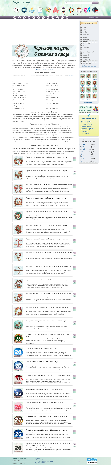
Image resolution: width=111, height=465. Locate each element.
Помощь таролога (93, 17)
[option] (16, 11)
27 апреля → (51, 69)
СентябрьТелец (88, 79)
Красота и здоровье (86, 123)
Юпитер (83, 153)
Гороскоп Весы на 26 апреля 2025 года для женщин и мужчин (47, 239)
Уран (82, 156)
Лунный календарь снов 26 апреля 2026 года (41, 348)
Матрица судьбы (63, 14)
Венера (83, 149)
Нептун (83, 158)
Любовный (85, 41)
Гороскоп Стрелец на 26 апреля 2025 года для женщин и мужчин (48, 266)
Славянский (86, 47)
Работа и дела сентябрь (87, 128)
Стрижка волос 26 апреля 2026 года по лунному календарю (46, 416)
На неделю (85, 31)
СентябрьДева (94, 86)
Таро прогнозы (87, 57)
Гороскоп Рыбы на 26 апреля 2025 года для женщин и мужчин (47, 307)
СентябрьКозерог (82, 99)
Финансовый (86, 43)
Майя (84, 45)
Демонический (87, 63)
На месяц (85, 33)
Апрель (44, 69)
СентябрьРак (82, 86)
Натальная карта (71, 14)
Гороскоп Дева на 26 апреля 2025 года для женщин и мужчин (47, 225)
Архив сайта (39, 463)
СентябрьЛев (88, 86)
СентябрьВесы (82, 92)
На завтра (85, 29)
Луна (82, 146)
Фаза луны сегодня (86, 121)
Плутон (83, 160)
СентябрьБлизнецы (95, 79)
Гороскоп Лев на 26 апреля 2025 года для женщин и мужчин (47, 212)
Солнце (83, 144)
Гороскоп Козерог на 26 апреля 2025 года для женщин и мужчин (48, 280)
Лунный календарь (95, 14)
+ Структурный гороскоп (89, 102)
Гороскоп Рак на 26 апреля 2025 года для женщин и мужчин (46, 198)
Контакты (38, 458)
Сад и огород (84, 131)
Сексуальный (86, 59)
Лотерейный (86, 56)
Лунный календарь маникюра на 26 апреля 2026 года (44, 403)
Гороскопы (24, 14)
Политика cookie (40, 462)
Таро (48, 14)
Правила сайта (40, 460)
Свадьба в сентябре (86, 130)
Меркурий (83, 148)
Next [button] (99, 10)
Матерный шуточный (88, 52)
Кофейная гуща (79, 14)
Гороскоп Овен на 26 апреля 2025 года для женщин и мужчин (47, 157)
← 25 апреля (37, 69)
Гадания (16, 14)
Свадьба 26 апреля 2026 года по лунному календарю (44, 389)
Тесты (40, 14)
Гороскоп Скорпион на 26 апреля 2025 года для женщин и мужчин (49, 252)
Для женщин (86, 39)
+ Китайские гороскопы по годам (89, 66)
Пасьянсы (56, 14)
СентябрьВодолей (88, 99)
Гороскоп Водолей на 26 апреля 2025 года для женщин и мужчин (48, 293)
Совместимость (87, 14)
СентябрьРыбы (94, 99)
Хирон (82, 161)
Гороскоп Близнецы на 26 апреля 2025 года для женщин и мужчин (49, 184)
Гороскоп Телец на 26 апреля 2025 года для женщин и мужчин (47, 171)
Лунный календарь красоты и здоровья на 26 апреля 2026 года (48, 375)
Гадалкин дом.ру (19, 459)
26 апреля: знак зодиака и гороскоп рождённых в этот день (46, 321)
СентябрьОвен (82, 79)
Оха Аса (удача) (87, 54)
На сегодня (85, 27)
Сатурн (83, 155)
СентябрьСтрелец (94, 92)
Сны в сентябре (85, 133)
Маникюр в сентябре (86, 126)
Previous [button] (11, 10)
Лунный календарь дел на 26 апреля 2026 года (42, 362)
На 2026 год (86, 34)
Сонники (32, 14)
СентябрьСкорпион (88, 92)
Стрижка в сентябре (86, 124)
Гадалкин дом (21, 2)
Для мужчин (86, 37)
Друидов (85, 49)
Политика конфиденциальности (44, 461)
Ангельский (86, 61)
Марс (82, 151)
